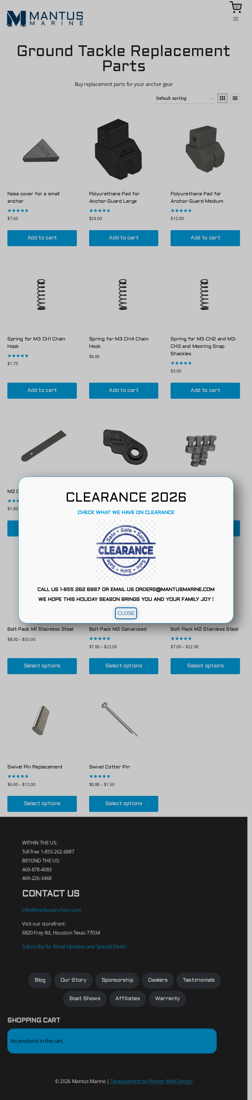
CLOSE (126, 613)
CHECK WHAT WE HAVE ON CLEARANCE (126, 512)
